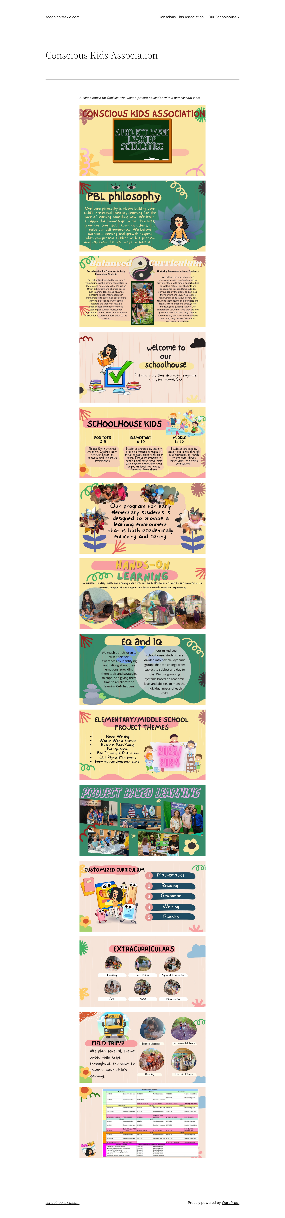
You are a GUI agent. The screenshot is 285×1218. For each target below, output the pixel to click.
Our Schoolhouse (222, 17)
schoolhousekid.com (62, 17)
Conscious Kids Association (181, 17)
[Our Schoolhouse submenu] (238, 17)
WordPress (230, 1203)
